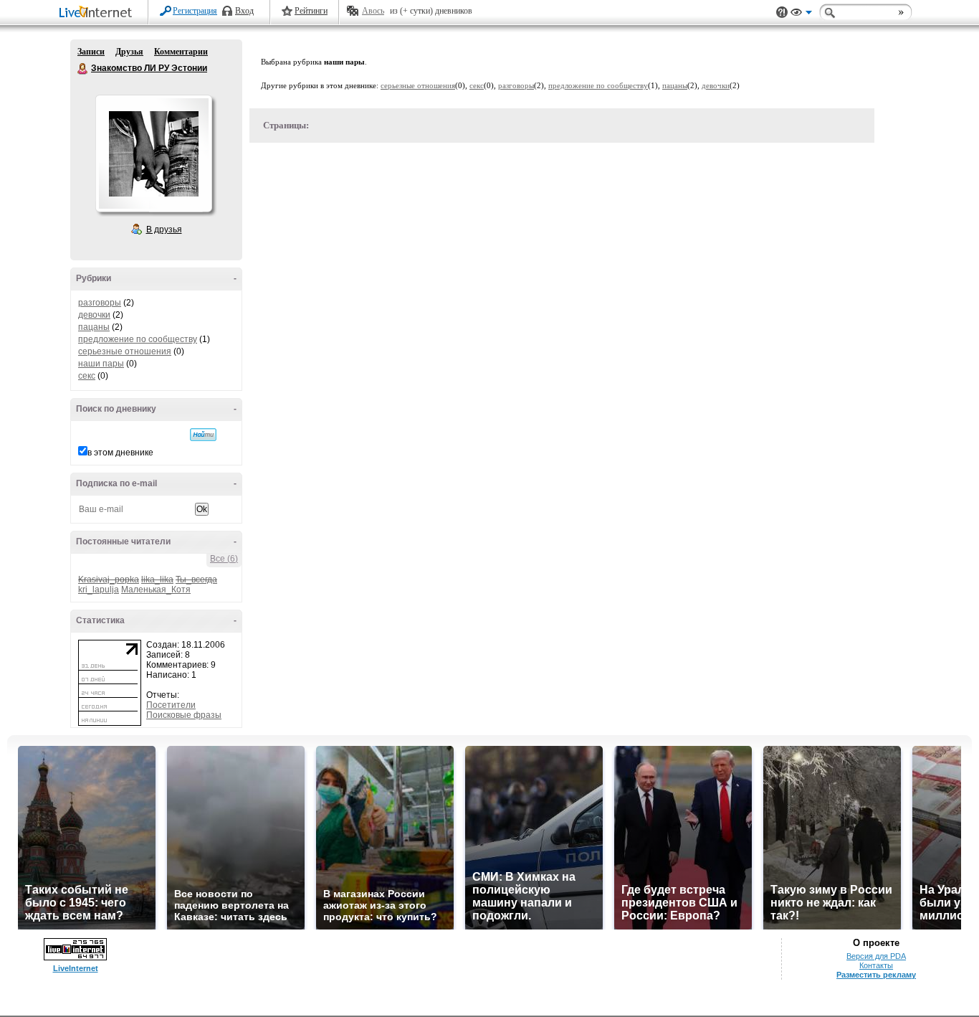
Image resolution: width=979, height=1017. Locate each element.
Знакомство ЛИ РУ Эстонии (83, 69)
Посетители (171, 705)
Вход (244, 11)
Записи (91, 52)
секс (86, 376)
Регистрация (195, 11)
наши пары (101, 364)
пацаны (94, 327)
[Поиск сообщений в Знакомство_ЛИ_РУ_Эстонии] (203, 434)
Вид (801, 14)
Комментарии (181, 52)
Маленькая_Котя (156, 590)
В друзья (164, 229)
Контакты (876, 965)
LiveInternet (98, 13)
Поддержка (782, 12)
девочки (94, 315)
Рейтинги (311, 11)
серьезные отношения (124, 351)
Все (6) (224, 559)
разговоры (99, 303)
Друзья (129, 52)
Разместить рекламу (876, 974)
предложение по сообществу (137, 339)
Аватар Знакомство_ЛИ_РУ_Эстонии (153, 153)
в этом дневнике (120, 453)
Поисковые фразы (183, 715)
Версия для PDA (876, 956)
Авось (373, 11)
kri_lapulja (98, 590)
